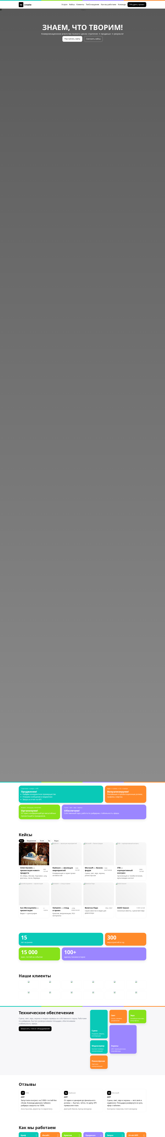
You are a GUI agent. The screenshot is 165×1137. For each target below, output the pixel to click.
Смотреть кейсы (93, 39)
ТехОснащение (92, 4)
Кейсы (72, 4)
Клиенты (80, 4)
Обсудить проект (136, 4)
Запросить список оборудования (35, 1028)
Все (21, 841)
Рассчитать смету (72, 39)
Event (42, 841)
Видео (56, 841)
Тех (49, 841)
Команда (122, 4)
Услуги (64, 4)
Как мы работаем (108, 4)
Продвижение (31, 841)
